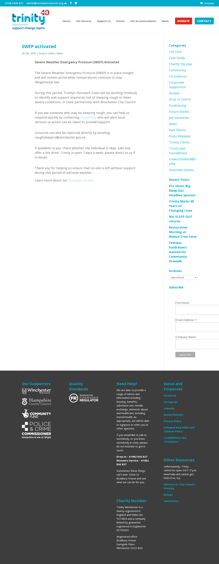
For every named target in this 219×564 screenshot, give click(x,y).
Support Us (104, 21)
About (66, 21)
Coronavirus (178, 76)
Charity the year (180, 64)
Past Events (177, 130)
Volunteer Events (181, 170)
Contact (204, 21)
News (165, 21)
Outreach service (80, 180)
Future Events (179, 111)
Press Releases (179, 136)
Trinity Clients (179, 142)
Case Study (177, 58)
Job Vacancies (179, 118)
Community (177, 70)
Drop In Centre (47, 53)
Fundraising (177, 105)
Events (120, 21)
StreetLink (88, 117)
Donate (184, 21)
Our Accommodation (143, 21)
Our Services (84, 21)
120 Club (175, 52)
